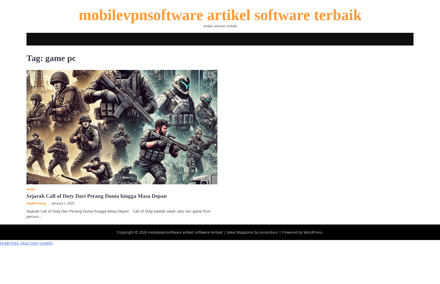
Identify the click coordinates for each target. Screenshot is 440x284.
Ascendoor (268, 232)
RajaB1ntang (36, 203)
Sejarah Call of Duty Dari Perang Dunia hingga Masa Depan (96, 196)
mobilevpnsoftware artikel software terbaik (220, 15)
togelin (46, 243)
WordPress (313, 232)
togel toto (9, 243)
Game (30, 189)
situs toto (29, 243)
